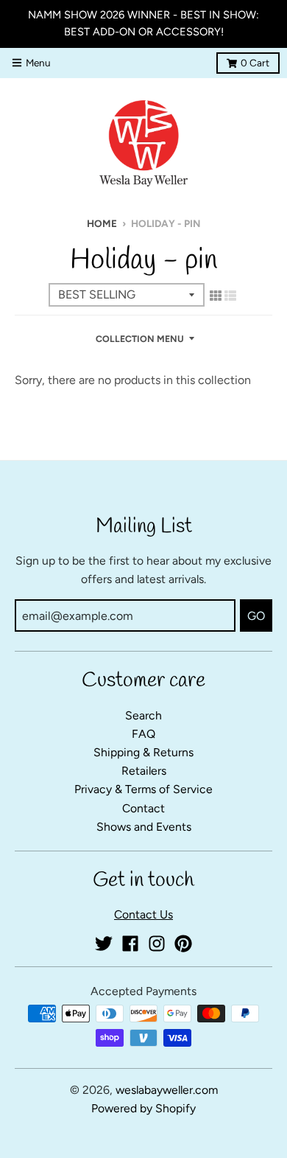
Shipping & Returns (143, 752)
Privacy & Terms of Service (143, 789)
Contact (143, 808)
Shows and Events (143, 827)
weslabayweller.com (167, 1090)
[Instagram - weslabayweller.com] (157, 943)
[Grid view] (216, 295)
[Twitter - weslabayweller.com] (104, 943)
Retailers (143, 771)
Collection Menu (140, 338)
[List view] (230, 295)
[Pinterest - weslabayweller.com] (183, 943)
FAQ (143, 734)
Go (256, 616)
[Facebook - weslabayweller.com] (130, 943)
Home (102, 223)
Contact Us (143, 914)
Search (143, 715)
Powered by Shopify (143, 1108)
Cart (255, 63)
